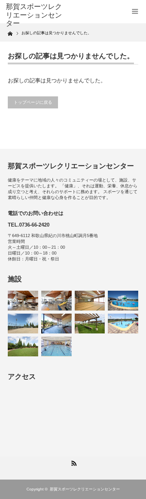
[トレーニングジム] (56, 301)
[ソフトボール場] (23, 323)
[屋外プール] (123, 301)
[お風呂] (56, 323)
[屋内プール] (56, 346)
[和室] (90, 301)
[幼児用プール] (123, 323)
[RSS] (73, 462)
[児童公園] (23, 346)
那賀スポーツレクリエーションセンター (34, 15)
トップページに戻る (33, 102)
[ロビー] (23, 301)
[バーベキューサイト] (90, 323)
